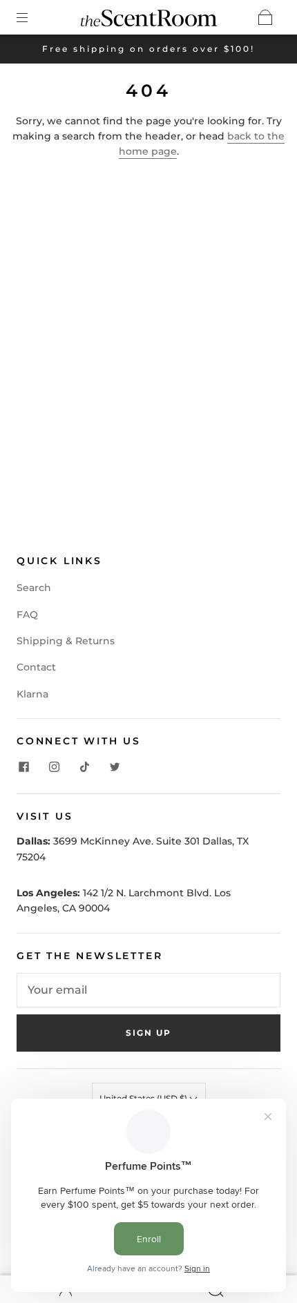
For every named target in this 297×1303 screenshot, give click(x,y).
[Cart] (265, 17)
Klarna (32, 694)
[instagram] (54, 767)
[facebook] (23, 767)
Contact (36, 667)
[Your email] (148, 990)
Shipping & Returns (66, 641)
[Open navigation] (32, 17)
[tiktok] (84, 767)
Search (34, 587)
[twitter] (114, 767)
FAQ (27, 614)
